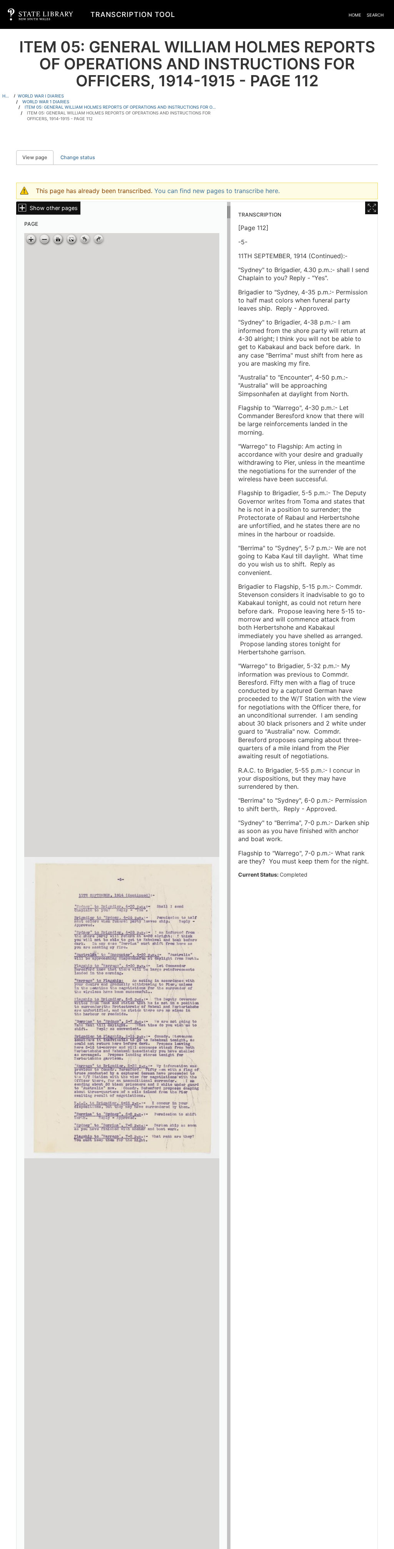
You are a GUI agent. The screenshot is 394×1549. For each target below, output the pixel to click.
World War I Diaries (41, 96)
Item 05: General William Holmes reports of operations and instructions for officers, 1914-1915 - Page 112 (118, 115)
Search (375, 15)
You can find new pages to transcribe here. (217, 191)
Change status (77, 157)
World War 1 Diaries (45, 101)
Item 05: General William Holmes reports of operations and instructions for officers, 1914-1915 (121, 107)
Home (355, 15)
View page (37, 157)
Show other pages (54, 208)
